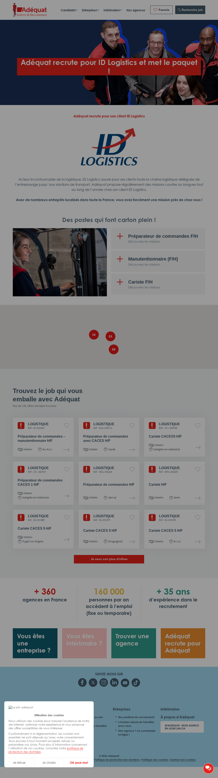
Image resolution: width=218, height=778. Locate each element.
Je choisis (49, 762)
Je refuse (19, 762)
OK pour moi (79, 762)
